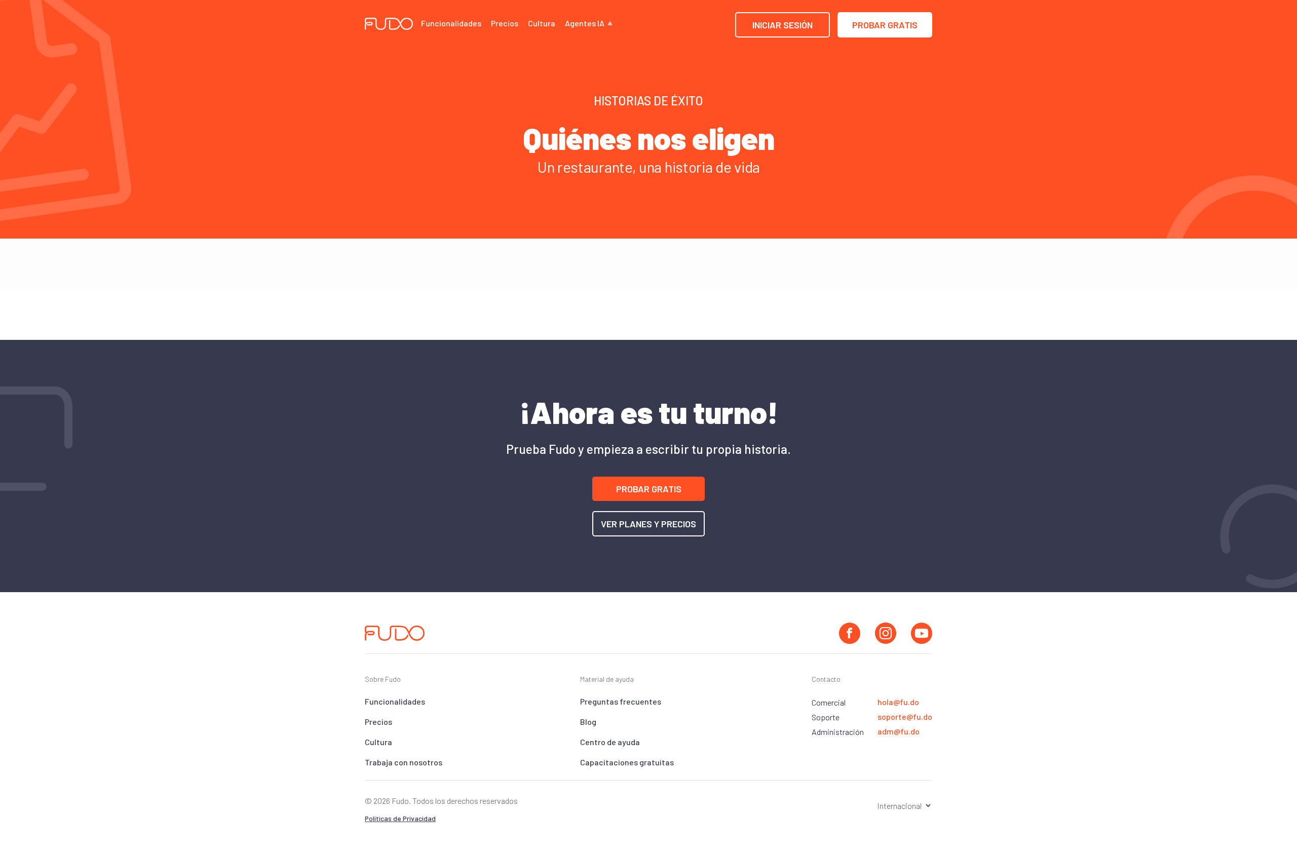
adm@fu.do (899, 731)
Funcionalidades (451, 23)
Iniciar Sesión (782, 24)
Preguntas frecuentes (620, 701)
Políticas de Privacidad (400, 818)
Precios (504, 23)
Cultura (541, 23)
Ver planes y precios (648, 523)
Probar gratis (885, 24)
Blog (588, 721)
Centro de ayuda (610, 742)
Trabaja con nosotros (403, 762)
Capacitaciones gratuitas (627, 762)
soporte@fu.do (905, 716)
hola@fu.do (898, 702)
